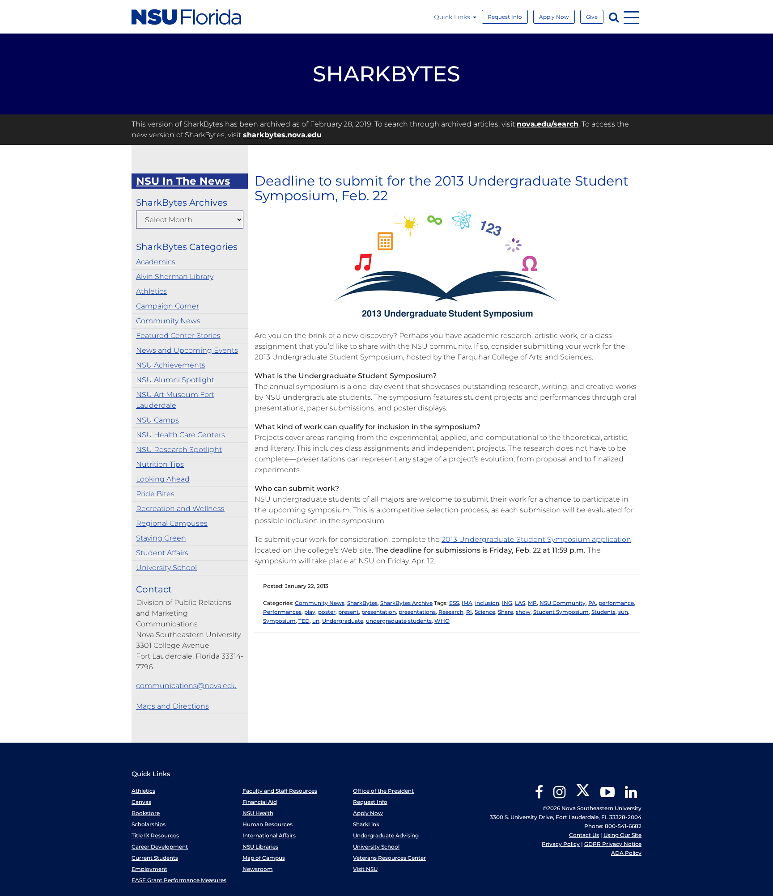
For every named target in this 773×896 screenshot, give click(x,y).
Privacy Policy (561, 844)
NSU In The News (183, 181)
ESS (454, 603)
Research (450, 612)
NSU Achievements (170, 365)
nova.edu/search (547, 124)
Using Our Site (622, 835)
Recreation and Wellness (180, 508)
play (309, 612)
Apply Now (554, 16)
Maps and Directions (172, 706)
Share (505, 612)
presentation (378, 612)
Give (592, 16)
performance (616, 603)
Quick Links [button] (453, 17)
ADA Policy (626, 853)
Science (485, 612)
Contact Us (584, 835)
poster (327, 612)
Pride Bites (155, 494)
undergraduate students (399, 620)
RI (469, 612)
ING (507, 603)
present (348, 612)
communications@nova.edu (186, 685)
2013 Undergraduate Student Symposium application (536, 539)
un (315, 620)
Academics (155, 262)
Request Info (505, 16)
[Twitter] (583, 795)
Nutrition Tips (160, 464)
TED (304, 620)
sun (623, 612)
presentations (417, 612)
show (523, 612)
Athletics (151, 291)
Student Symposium (561, 612)
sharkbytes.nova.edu (282, 135)
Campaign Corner (167, 306)
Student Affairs (162, 553)
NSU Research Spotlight (179, 449)
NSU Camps (157, 420)
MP (532, 603)
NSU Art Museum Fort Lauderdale (175, 400)
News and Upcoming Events (187, 350)
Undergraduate (342, 620)
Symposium (279, 620)
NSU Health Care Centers (180, 435)
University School (166, 567)
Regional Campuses (172, 523)
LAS (520, 603)
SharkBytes (362, 603)
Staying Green (161, 538)
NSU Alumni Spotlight (175, 380)
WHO (442, 620)
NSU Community (562, 603)
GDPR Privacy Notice (612, 844)
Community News (168, 321)
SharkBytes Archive (406, 603)
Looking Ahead (163, 479)
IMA (467, 603)
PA (592, 603)
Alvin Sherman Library (174, 276)
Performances (282, 612)
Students (603, 612)
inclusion (487, 603)
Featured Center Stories (178, 335)
